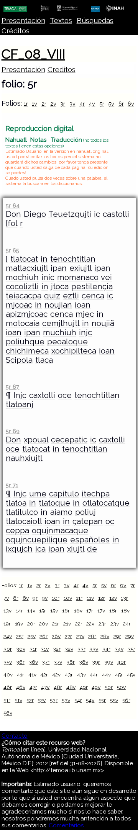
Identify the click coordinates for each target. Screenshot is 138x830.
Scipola (19, 360)
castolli (116, 214)
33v (93, 649)
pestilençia (92, 286)
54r (78, 700)
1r (26, 103)
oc (109, 521)
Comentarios (66, 825)
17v (101, 610)
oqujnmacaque (60, 530)
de (92, 548)
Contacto (15, 735)
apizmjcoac (27, 314)
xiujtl (75, 548)
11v (90, 598)
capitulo (64, 493)
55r (102, 700)
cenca (93, 295)
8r (15, 598)
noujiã (103, 323)
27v (80, 636)
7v (6, 598)
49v (96, 687)
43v (81, 674)
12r (101, 598)
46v (20, 687)
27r (68, 636)
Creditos (62, 69)
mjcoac (19, 304)
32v (69, 649)
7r (132, 585)
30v (20, 649)
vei (106, 277)
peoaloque (67, 341)
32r (57, 649)
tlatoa (16, 502)
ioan (82, 304)
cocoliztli (22, 286)
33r (81, 649)
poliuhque (25, 341)
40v (8, 674)
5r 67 (12, 386)
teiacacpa (23, 295)
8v (26, 598)
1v (34, 103)
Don (13, 214)
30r (7, 649)
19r (7, 623)
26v (56, 636)
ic (97, 214)
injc (85, 332)
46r (7, 687)
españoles (90, 539)
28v (104, 636)
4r (82, 103)
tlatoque (54, 502)
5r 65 (12, 250)
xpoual (36, 439)
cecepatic (69, 439)
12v (113, 598)
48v (71, 687)
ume (37, 493)
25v (32, 636)
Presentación (23, 20)
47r (33, 687)
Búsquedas (95, 20)
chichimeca (27, 350)
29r (117, 636)
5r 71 (12, 485)
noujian (58, 304)
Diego (35, 214)
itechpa (96, 493)
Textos (61, 20)
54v (90, 700)
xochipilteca (73, 350)
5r (101, 103)
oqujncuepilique (36, 539)
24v (7, 636)
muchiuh (59, 332)
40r (121, 662)
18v (125, 610)
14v (31, 610)
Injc (19, 395)
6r (121, 103)
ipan (59, 268)
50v (121, 687)
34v (119, 649)
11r (79, 598)
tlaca (44, 360)
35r (131, 649)
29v (129, 636)
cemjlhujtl (60, 323)
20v (43, 623)
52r (30, 700)
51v (18, 700)
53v (66, 700)
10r (55, 598)
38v (83, 662)
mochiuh (22, 277)
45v (131, 674)
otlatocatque (106, 502)
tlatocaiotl (24, 521)
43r (69, 674)
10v (68, 598)
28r (92, 636)
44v (106, 674)
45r (119, 674)
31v (45, 649)
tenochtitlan (72, 259)
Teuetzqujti (69, 214)
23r (102, 623)
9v (45, 598)
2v (53, 103)
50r (109, 687)
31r (33, 649)
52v (42, 700)
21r (55, 623)
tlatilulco (22, 512)
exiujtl (80, 268)
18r (113, 610)
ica (40, 548)
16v (78, 610)
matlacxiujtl (27, 268)
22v (90, 623)
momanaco (78, 277)
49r (84, 687)
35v (7, 662)
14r (19, 610)
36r (20, 662)
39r (96, 662)
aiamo (61, 512)
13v (7, 610)
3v (72, 103)
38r (70, 662)
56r (126, 700)
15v (54, 610)
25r (19, 636)
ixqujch (19, 548)
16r (66, 610)
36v (33, 662)
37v (58, 662)
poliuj (85, 512)
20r (31, 623)
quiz (52, 295)
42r (44, 674)
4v (92, 103)
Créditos (16, 31)
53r (54, 700)
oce (65, 395)
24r (127, 623)
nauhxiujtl (24, 458)
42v (56, 674)
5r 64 (13, 205)
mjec (85, 314)
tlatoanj (19, 404)
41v (32, 674)
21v (67, 623)
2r (43, 103)
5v (111, 103)
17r (89, 610)
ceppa (17, 530)
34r (106, 649)
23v (114, 623)
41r (20, 674)
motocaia (22, 323)
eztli (71, 295)
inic (47, 277)
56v (7, 713)
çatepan (87, 521)
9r (35, 598)
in (44, 259)
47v (45, 687)
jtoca (60, 286)
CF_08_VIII (33, 54)
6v (131, 103)
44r (94, 674)
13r (124, 598)
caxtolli (42, 395)
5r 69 (13, 431)
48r (58, 687)
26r (43, 636)
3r (62, 103)
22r (78, 623)
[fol (11, 223)
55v (114, 700)
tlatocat (24, 259)
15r (42, 610)
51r (6, 700)
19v (19, 623)
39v (108, 662)
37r (45, 662)
